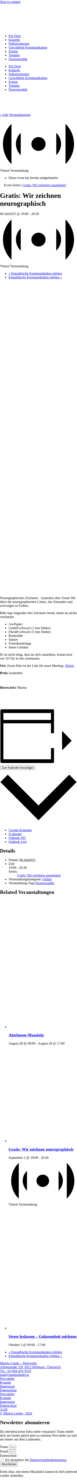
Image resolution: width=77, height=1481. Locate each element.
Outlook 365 (17, 838)
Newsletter (7, 1378)
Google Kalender (20, 830)
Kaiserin (14, 40)
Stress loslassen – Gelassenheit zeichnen (43, 1336)
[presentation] (43, 1027)
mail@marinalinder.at (14, 1375)
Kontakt (5, 1382)
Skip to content (10, 2)
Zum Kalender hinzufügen (17, 767)
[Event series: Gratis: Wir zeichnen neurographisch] (10, 1208)
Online (47, 879)
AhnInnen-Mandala (26, 1035)
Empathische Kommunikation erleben (35, 273)
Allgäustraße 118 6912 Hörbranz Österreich (30, 1367)
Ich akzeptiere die (36, 1460)
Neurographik (18, 59)
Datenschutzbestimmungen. (48, 1460)
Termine (14, 55)
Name (4, 1447)
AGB (3, 1409)
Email (4, 1451)
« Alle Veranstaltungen (15, 115)
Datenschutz (8, 1390)
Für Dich (15, 36)
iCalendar (15, 834)
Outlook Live (18, 841)
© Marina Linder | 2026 (16, 1413)
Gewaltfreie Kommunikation (28, 47)
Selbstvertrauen (19, 43)
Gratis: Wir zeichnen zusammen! (39, 875)
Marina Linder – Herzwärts (18, 1363)
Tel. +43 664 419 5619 (15, 1371)
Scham (13, 51)
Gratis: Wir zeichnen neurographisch (41, 1149)
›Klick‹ (69, 666)
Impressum (7, 1386)
